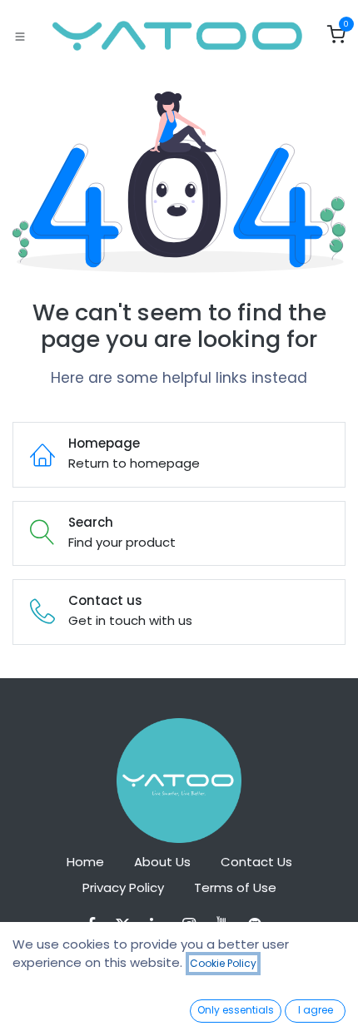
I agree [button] (315, 1010)
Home (85, 861)
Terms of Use (235, 887)
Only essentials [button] (235, 1010)
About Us (162, 861)
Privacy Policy (123, 887)
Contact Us (256, 861)
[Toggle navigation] (19, 36)
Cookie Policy (223, 963)
